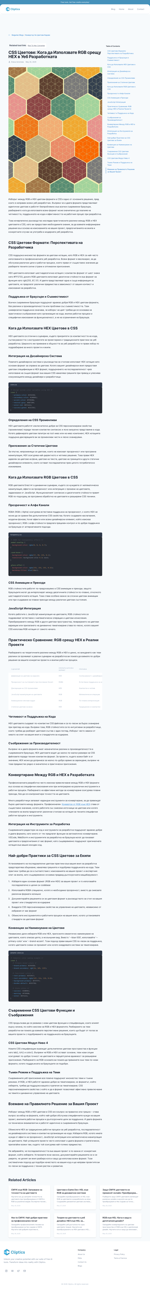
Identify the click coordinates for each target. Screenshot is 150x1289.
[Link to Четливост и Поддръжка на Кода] (57, 717)
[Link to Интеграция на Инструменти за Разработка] (72, 824)
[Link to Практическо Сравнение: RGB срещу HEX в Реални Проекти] (101, 642)
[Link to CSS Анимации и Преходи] (47, 583)
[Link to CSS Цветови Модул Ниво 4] (50, 1043)
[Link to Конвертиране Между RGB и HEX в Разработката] (96, 775)
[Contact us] (24, 1270)
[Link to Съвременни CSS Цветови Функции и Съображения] (101, 1013)
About (130, 9)
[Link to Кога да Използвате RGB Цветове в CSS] (80, 477)
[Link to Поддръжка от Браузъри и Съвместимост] (70, 297)
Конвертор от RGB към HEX (76, 804)
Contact (140, 9)
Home (121, 9)
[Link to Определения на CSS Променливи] (59, 420)
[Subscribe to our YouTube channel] (12, 1270)
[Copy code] (100, 389)
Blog (113, 9)
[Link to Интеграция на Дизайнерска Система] (64, 356)
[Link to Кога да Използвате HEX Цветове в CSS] (80, 328)
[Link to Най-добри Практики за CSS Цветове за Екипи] (92, 856)
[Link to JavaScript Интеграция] (43, 608)
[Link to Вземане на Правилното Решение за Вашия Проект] (100, 1104)
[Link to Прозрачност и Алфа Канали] (51, 505)
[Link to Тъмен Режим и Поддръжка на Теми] (62, 1072)
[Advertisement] (75, 24)
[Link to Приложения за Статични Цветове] (59, 446)
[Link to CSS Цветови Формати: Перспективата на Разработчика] (101, 245)
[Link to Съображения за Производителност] (62, 743)
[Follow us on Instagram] (6, 1270)
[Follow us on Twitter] (18, 1270)
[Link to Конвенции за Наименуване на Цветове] (66, 928)
